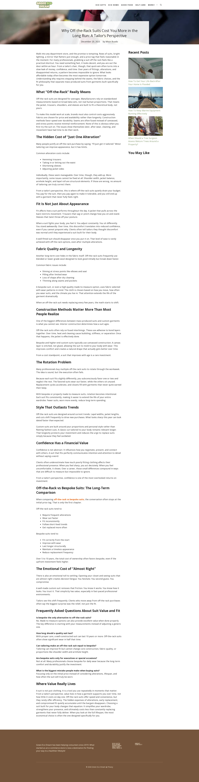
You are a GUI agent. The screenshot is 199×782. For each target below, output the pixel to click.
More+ (151, 5)
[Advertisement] (145, 194)
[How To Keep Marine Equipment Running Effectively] (145, 98)
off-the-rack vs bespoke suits (69, 499)
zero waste (117, 748)
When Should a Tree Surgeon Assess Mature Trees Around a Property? (143, 141)
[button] (161, 5)
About (137, 743)
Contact (138, 744)
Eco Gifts (101, 5)
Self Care (140, 5)
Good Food (127, 5)
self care (116, 747)
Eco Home (113, 5)
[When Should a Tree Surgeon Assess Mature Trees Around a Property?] (145, 126)
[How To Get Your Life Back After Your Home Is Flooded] (145, 69)
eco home (116, 744)
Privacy (110, 767)
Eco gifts (116, 743)
